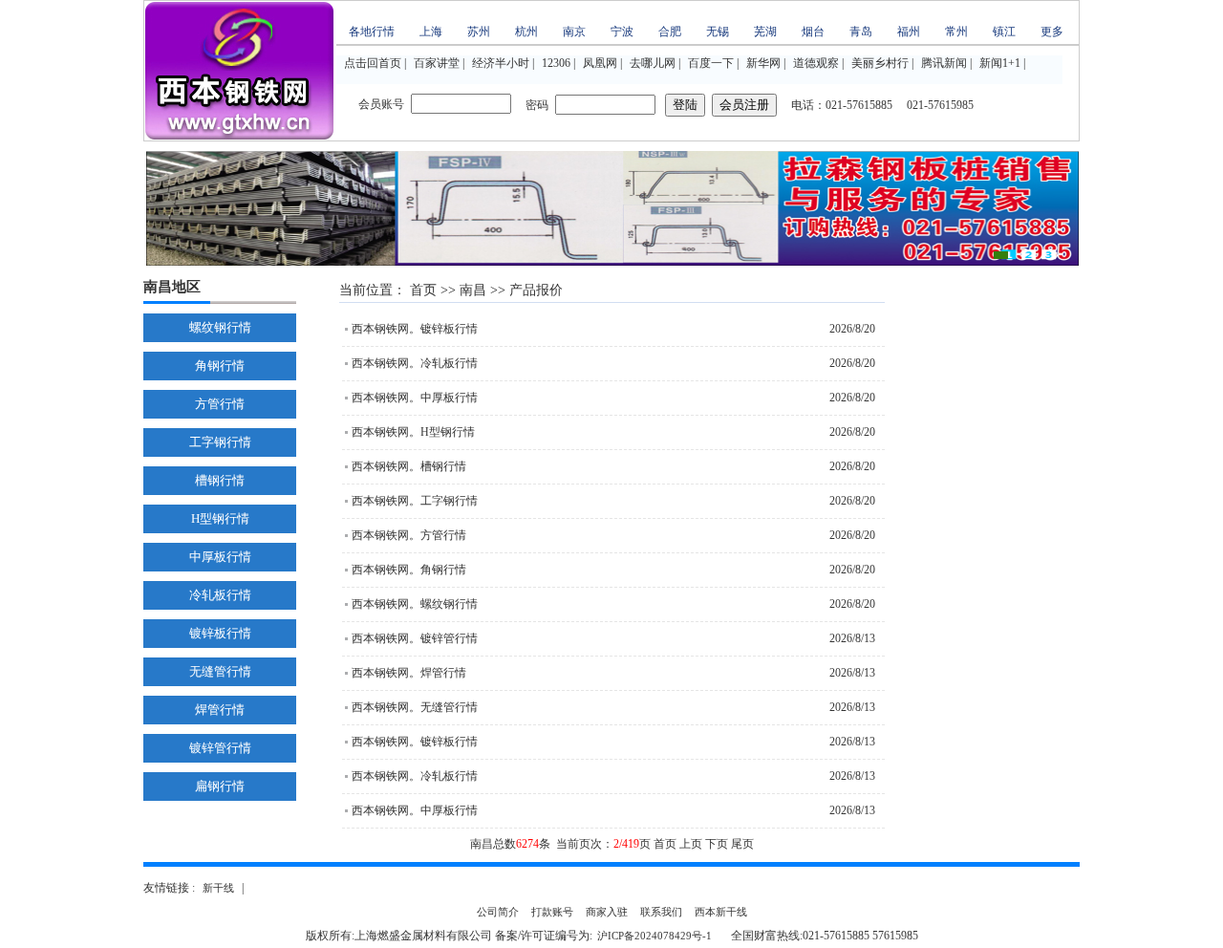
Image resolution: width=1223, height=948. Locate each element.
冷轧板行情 (220, 595)
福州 (908, 31)
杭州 (526, 31)
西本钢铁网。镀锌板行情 (415, 328)
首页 (423, 290)
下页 (716, 844)
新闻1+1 (999, 63)
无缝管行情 (220, 671)
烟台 (813, 31)
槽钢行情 (220, 480)
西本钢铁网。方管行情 (409, 535)
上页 (690, 844)
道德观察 (816, 63)
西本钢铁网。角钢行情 (409, 569)
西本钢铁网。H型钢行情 (413, 432)
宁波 (622, 31)
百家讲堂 (437, 63)
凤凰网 (600, 63)
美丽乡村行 (880, 63)
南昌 (473, 290)
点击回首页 (372, 63)
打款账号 (552, 911)
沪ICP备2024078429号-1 (654, 935)
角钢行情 (220, 365)
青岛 (860, 31)
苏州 (478, 31)
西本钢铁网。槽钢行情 (409, 466)
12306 (556, 63)
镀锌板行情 (220, 633)
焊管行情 (220, 709)
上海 (430, 31)
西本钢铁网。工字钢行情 (415, 500)
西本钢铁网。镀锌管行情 (415, 638)
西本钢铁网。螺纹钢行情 (415, 604)
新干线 (218, 888)
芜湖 (765, 31)
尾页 (742, 844)
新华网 (763, 63)
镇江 (1004, 31)
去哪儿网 (653, 63)
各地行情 (372, 31)
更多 (1052, 31)
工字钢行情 (220, 442)
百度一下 (711, 63)
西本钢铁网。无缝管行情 (415, 707)
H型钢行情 (220, 518)
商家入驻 (607, 911)
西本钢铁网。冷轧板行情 (415, 363)
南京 (574, 31)
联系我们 (661, 911)
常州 (956, 31)
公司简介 (498, 911)
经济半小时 (500, 63)
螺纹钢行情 (220, 327)
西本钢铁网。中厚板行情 (415, 397)
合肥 (669, 31)
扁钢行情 (220, 786)
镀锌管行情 (220, 748)
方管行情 (220, 404)
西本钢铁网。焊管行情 (409, 672)
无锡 (717, 31)
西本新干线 (721, 911)
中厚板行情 (220, 556)
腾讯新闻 (944, 63)
